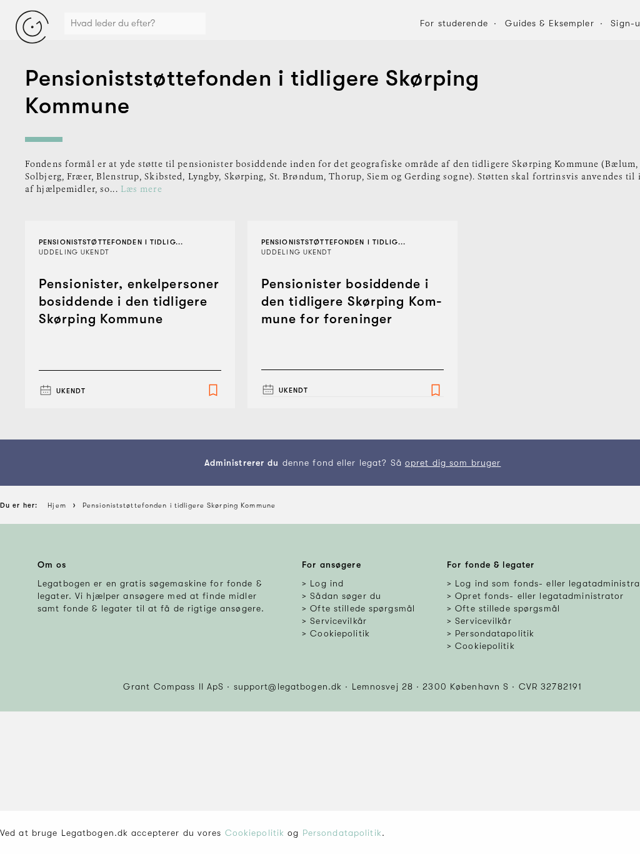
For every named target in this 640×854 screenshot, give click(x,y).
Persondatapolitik (342, 833)
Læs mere (141, 189)
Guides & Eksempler (549, 23)
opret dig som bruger (453, 463)
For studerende (454, 23)
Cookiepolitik (255, 833)
